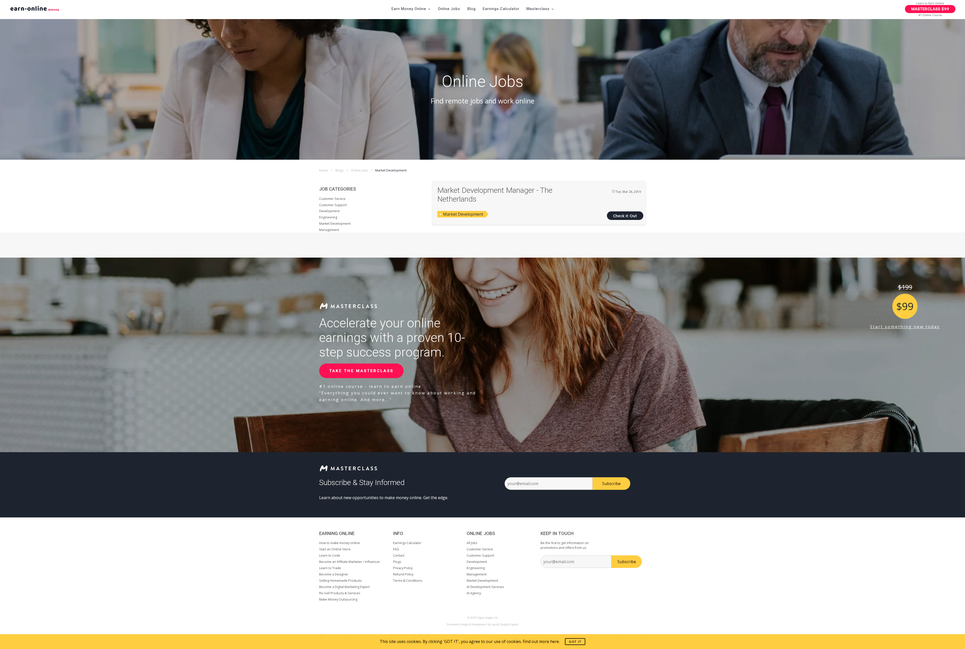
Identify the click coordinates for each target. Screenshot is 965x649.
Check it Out (625, 215)
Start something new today (905, 326)
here (554, 641)
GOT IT (575, 641)
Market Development (463, 214)
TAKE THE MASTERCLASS (361, 371)
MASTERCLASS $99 (930, 9)
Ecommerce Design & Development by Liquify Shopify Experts (482, 624)
